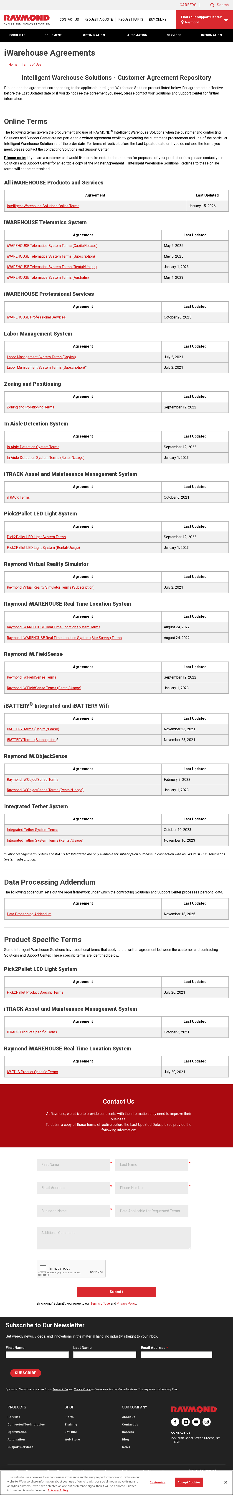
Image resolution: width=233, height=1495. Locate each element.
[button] (215, 5)
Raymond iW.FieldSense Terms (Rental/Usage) (44, 688)
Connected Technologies (26, 1424)
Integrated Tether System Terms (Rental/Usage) (45, 840)
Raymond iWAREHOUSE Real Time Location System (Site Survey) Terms (64, 638)
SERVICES (174, 35)
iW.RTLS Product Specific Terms (32, 1072)
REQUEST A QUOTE (99, 19)
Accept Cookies (188, 1482)
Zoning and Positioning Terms (30, 407)
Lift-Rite (71, 1432)
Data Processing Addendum (29, 914)
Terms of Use (31, 64)
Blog (125, 1439)
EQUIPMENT (53, 35)
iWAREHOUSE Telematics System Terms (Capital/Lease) (52, 246)
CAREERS (188, 5)
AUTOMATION (137, 35)
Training (71, 1424)
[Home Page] (27, 20)
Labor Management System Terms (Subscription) (46, 367)
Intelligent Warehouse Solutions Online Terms (43, 206)
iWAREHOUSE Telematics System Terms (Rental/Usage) (52, 267)
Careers (128, 1432)
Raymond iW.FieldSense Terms (31, 677)
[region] (116, 1482)
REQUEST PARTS (131, 19)
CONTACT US (69, 19)
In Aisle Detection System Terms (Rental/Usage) (45, 457)
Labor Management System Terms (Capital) (41, 357)
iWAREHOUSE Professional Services (36, 317)
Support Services (20, 1447)
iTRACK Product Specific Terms (32, 1032)
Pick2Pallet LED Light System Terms (36, 537)
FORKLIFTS (17, 35)
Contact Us (130, 1424)
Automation (16, 1439)
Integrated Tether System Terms (32, 830)
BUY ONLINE (157, 19)
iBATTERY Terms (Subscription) (32, 740)
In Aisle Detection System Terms (33, 447)
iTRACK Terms (18, 497)
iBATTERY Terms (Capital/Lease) (33, 729)
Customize (157, 1482)
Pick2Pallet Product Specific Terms (35, 992)
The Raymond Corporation (175, 1424)
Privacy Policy (126, 1303)
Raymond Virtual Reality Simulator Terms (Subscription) (50, 587)
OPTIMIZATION (94, 35)
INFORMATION (211, 35)
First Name (15, 1348)
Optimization (17, 1432)
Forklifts (14, 1417)
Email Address (154, 1348)
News (126, 1447)
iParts (69, 1417)
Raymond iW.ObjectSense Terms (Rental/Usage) (45, 790)
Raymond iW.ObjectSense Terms (32, 779)
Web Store (72, 1439)
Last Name (82, 1348)
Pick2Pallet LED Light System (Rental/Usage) (43, 547)
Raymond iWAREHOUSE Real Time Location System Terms (53, 627)
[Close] (226, 1482)
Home (13, 64)
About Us (128, 1417)
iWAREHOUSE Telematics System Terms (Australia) (48, 277)
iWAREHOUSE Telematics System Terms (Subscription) (51, 256)
